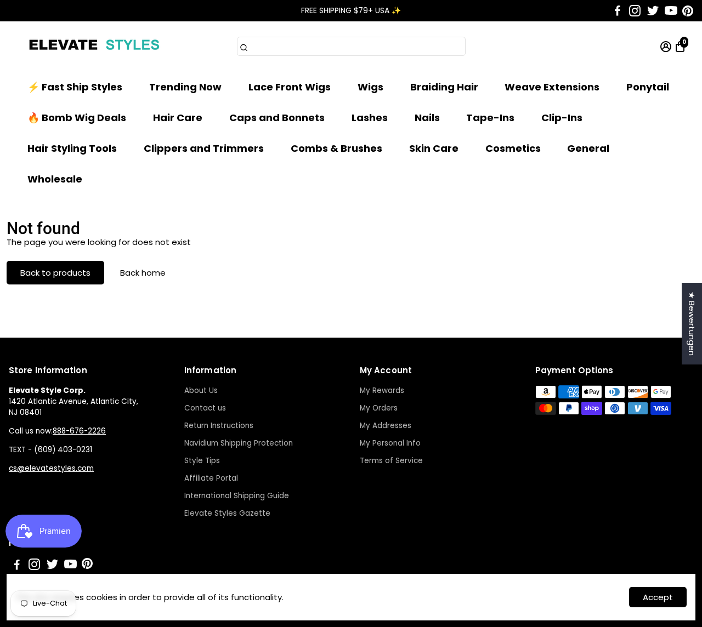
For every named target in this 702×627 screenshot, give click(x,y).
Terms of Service (391, 460)
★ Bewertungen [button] (692, 324)
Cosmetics (513, 148)
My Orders (379, 408)
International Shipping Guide (236, 496)
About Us (201, 390)
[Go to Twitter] (653, 10)
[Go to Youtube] (671, 10)
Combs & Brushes (336, 148)
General (588, 148)
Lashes (370, 117)
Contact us (205, 408)
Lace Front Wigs (289, 87)
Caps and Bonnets (277, 117)
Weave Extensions (552, 87)
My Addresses (385, 425)
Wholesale (54, 179)
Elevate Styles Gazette (227, 513)
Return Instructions (218, 425)
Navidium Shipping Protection (238, 443)
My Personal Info (390, 443)
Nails (427, 117)
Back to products (55, 272)
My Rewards (382, 390)
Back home (143, 272)
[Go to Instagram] (635, 10)
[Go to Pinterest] (687, 10)
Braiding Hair (444, 87)
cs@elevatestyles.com (51, 468)
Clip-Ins (561, 117)
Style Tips (202, 460)
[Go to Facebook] (618, 10)
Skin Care (433, 148)
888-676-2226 (79, 431)
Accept (658, 597)
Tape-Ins (490, 117)
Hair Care (177, 117)
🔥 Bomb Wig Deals (76, 117)
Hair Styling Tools (72, 148)
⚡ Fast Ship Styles (74, 87)
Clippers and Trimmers (204, 148)
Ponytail (647, 87)
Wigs (370, 87)
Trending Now (185, 87)
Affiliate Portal (211, 478)
